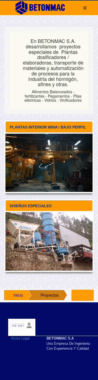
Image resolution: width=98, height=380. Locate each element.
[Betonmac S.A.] (40, 7)
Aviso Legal (20, 338)
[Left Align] (82, 295)
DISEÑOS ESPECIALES (30, 206)
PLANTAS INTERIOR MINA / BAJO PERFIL (48, 127)
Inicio (18, 295)
